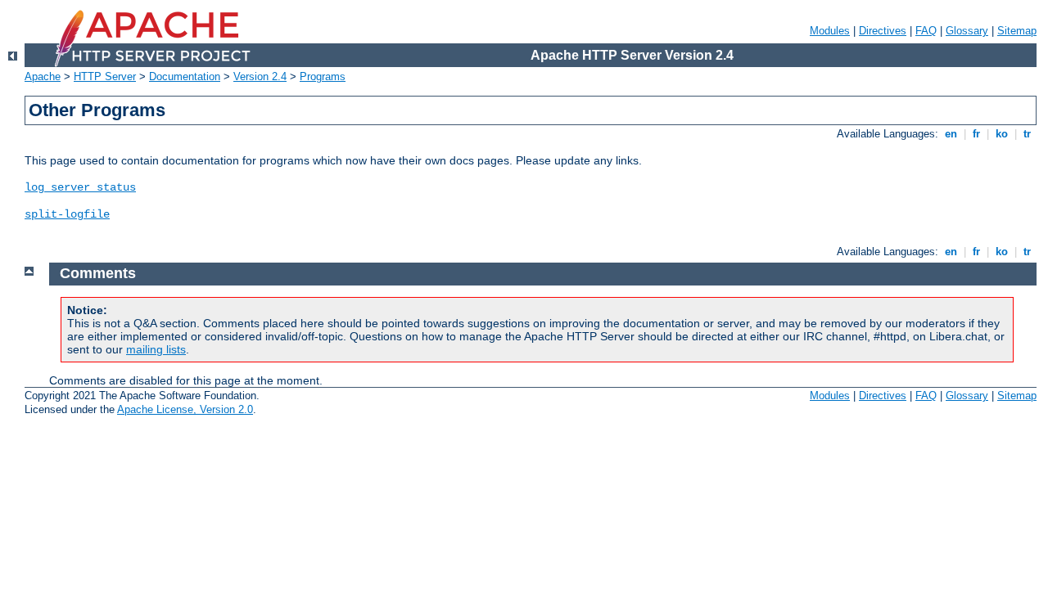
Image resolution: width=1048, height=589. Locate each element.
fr (976, 134)
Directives (882, 31)
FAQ (926, 31)
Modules (830, 31)
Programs (323, 76)
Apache (43, 76)
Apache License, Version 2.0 (185, 409)
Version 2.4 (260, 76)
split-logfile (67, 214)
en (951, 134)
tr (1027, 134)
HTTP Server (105, 76)
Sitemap (1017, 31)
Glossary (967, 31)
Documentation (184, 76)
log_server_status (80, 187)
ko (1001, 134)
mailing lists (156, 349)
